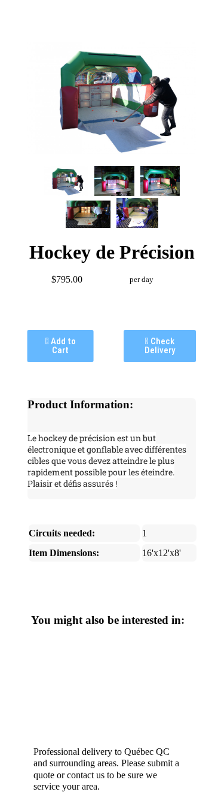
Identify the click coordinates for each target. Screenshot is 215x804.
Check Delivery (160, 346)
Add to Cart (62, 346)
